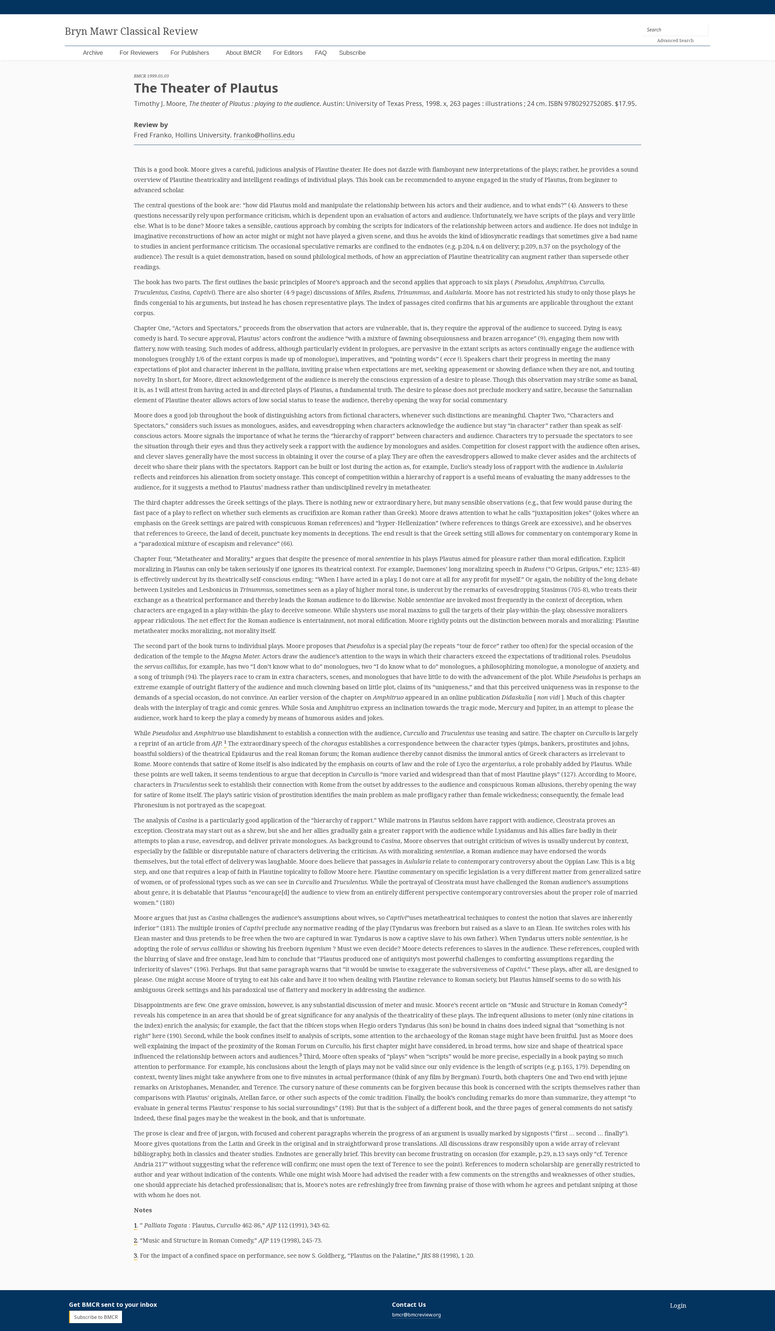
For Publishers (189, 52)
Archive (93, 52)
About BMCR (243, 52)
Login (678, 1305)
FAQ (321, 52)
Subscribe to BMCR (96, 1316)
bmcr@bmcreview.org (416, 1314)
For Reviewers (139, 52)
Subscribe (352, 52)
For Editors (288, 52)
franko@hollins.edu (264, 134)
